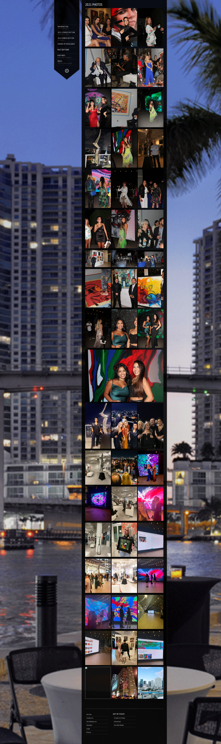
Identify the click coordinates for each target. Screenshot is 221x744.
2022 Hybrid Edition (66, 39)
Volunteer (89, 725)
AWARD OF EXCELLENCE (66, 44)
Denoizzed (117, 721)
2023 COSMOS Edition (66, 33)
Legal (88, 729)
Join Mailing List (91, 721)
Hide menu (67, 71)
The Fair (89, 714)
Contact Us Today (119, 718)
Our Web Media (119, 725)
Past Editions (63, 50)
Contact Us (89, 718)
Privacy (88, 732)
